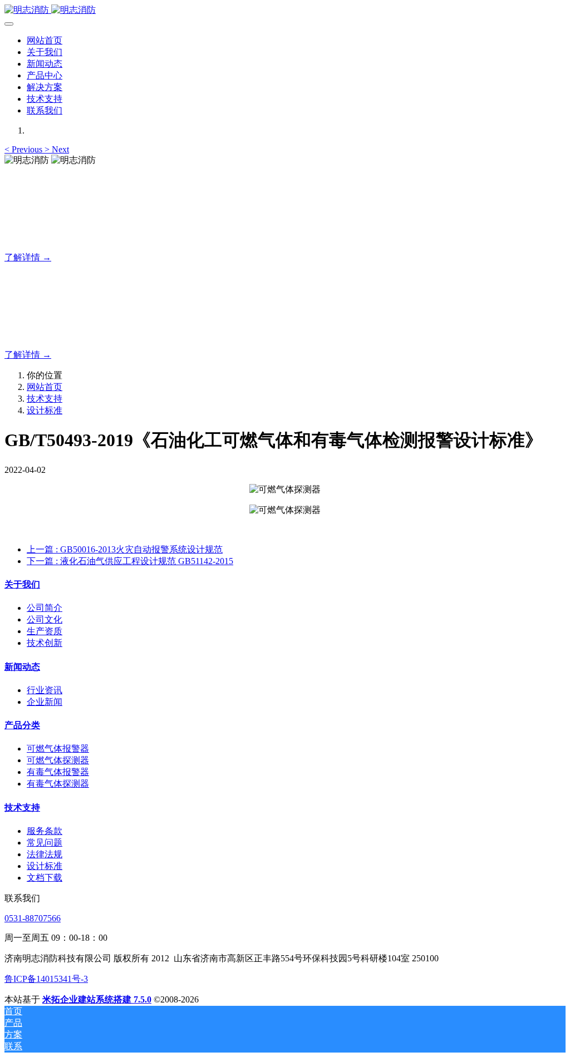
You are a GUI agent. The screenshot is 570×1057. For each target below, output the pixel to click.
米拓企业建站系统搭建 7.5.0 (96, 999)
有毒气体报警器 (58, 772)
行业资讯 (44, 690)
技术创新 (44, 643)
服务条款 (44, 831)
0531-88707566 (32, 918)
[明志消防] (285, 10)
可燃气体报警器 (58, 748)
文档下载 (44, 877)
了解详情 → (27, 257)
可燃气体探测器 (58, 760)
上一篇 (125, 549)
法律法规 (44, 854)
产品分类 (22, 725)
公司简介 (44, 608)
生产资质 (44, 631)
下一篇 (130, 561)
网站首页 (44, 40)
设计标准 (44, 410)
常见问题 (44, 842)
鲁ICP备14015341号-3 (46, 979)
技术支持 (44, 398)
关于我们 (22, 584)
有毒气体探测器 (58, 783)
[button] (24, 149)
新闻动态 (22, 666)
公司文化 (44, 619)
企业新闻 (44, 702)
